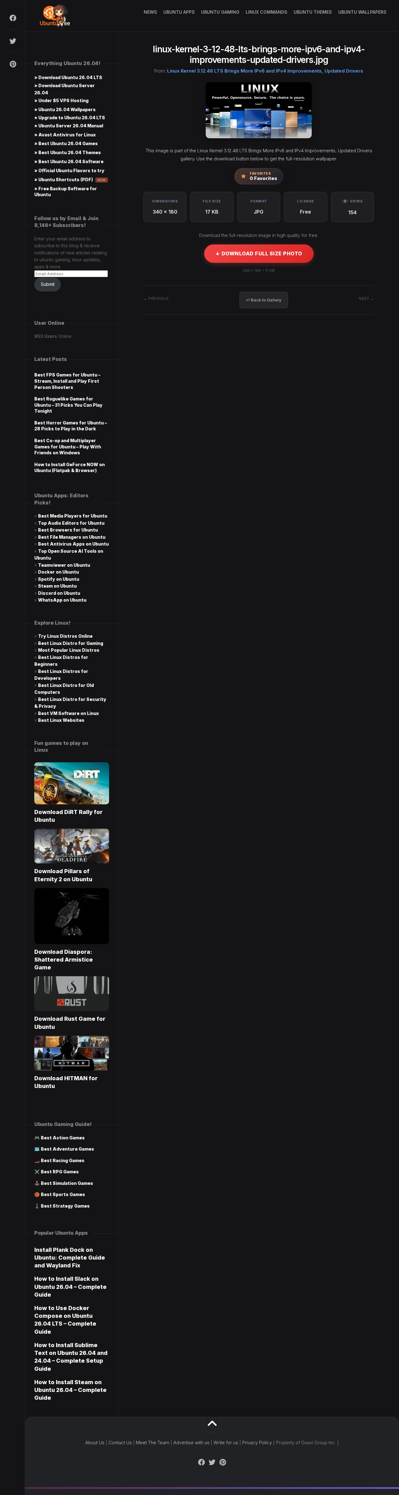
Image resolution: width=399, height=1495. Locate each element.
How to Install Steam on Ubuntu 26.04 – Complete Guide (70, 1390)
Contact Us (120, 1442)
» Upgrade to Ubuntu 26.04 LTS (69, 117)
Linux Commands (266, 12)
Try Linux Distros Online (65, 636)
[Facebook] (12, 18)
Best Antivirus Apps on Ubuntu (73, 543)
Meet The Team (152, 1442)
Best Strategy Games (65, 1206)
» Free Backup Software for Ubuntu (65, 191)
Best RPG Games (60, 1171)
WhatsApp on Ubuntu (62, 600)
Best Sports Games (63, 1194)
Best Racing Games (62, 1160)
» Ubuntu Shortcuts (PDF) (70, 179)
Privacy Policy (257, 1442)
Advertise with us (191, 1442)
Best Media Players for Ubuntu (72, 515)
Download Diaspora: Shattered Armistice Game (63, 960)
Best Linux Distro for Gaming (70, 643)
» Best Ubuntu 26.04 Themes (67, 152)
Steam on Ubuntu (57, 586)
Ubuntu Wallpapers (362, 12)
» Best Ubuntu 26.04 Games (66, 143)
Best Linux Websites (61, 720)
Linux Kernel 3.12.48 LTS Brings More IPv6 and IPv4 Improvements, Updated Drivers (265, 71)
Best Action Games (63, 1137)
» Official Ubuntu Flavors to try (69, 170)
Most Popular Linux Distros (68, 650)
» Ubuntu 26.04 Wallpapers (65, 109)
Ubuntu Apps (179, 12)
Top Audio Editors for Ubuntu (71, 523)
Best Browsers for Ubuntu (68, 529)
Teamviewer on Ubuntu (64, 565)
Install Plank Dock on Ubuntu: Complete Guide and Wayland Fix (69, 1258)
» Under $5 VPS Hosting (61, 100)
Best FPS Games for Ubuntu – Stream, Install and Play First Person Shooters (67, 381)
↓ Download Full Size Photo (258, 253)
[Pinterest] (12, 64)
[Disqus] (258, 414)
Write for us (226, 1442)
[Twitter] (12, 41)
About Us (94, 1442)
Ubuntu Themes (313, 12)
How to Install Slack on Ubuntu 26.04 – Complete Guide (70, 1286)
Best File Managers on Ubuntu (71, 537)
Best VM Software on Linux (68, 713)
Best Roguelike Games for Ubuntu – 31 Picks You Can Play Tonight (68, 405)
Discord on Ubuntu (59, 593)
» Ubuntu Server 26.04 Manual (68, 125)
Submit (48, 284)
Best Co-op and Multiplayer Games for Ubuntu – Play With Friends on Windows (67, 446)
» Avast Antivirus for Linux (65, 134)
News (150, 12)
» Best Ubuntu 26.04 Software (68, 161)
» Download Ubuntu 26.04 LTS (68, 77)
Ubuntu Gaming (220, 12)
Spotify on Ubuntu (58, 579)
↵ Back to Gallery (263, 299)
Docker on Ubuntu (58, 572)
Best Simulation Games (67, 1183)
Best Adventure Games (67, 1149)
